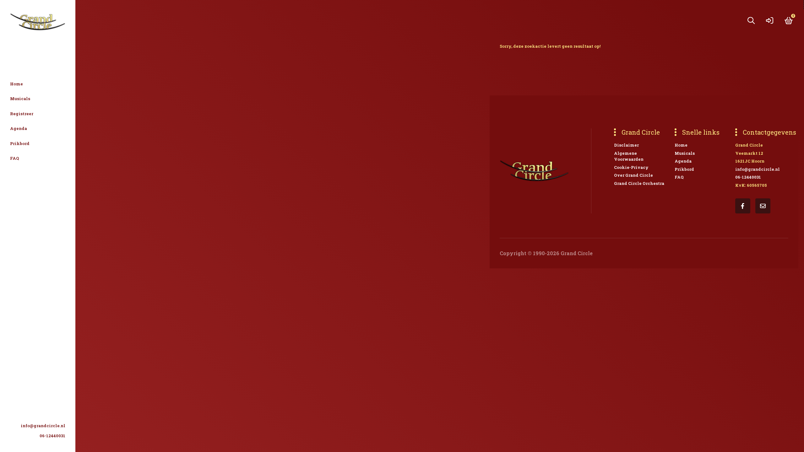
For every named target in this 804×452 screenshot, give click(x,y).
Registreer (21, 113)
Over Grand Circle (633, 175)
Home (16, 84)
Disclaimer (626, 145)
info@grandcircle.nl (43, 425)
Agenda (18, 128)
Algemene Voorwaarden (629, 156)
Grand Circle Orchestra (639, 183)
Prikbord (20, 143)
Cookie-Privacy (631, 167)
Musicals (20, 98)
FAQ (14, 158)
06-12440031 (52, 436)
